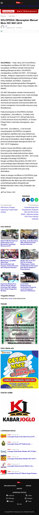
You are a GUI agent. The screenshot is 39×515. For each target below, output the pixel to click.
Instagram (29, 498)
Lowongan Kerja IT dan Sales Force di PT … (21, 436)
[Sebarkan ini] (24, 200)
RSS (20, 504)
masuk (10, 298)
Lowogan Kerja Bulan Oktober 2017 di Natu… (22, 451)
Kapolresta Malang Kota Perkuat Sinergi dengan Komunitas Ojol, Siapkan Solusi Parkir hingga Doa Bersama (9, 287)
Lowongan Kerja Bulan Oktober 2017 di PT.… (22, 458)
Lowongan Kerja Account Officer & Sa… (20, 466)
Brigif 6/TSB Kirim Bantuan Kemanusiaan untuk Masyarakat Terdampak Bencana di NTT (9, 243)
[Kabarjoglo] (19, 3)
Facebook (11, 495)
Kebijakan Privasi (10, 485)
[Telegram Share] (32, 200)
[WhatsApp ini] (36, 200)
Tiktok (29, 501)
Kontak (19, 488)
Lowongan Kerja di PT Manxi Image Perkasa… (22, 473)
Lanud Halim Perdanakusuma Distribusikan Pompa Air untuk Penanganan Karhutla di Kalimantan (28, 287)
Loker (9, 434)
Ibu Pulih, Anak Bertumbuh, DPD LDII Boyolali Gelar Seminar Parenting (29, 242)
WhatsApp (11, 498)
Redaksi (28, 485)
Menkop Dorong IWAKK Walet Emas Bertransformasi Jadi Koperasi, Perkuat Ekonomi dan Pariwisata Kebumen (9, 264)
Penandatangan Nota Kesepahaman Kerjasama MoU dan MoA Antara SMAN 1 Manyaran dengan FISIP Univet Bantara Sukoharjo (29, 212)
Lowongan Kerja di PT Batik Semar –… (20, 444)
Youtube (11, 501)
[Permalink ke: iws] (2, 27)
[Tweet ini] (28, 200)
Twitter (30, 495)
